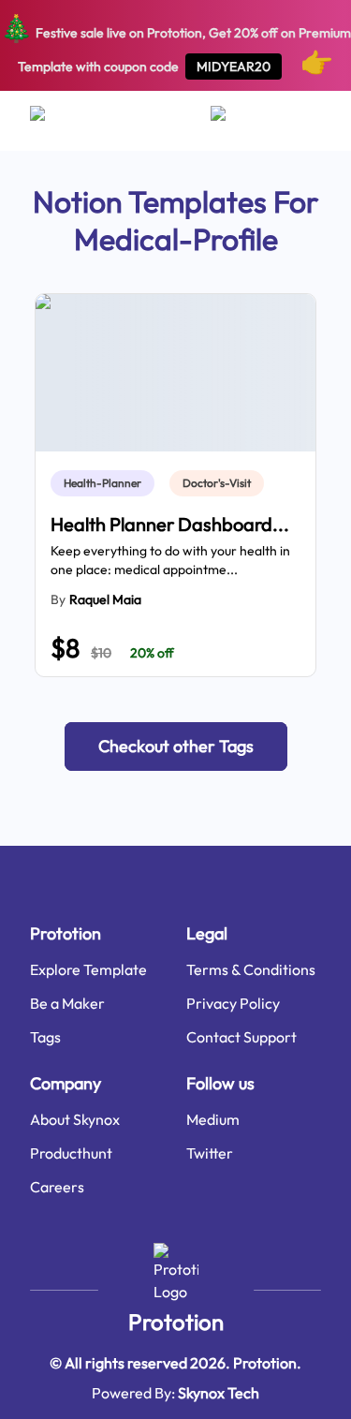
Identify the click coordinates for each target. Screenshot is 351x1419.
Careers (57, 1186)
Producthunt (71, 1153)
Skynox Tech (218, 1392)
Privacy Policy (233, 1003)
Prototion (176, 1322)
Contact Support (241, 1036)
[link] (106, 483)
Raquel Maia (105, 599)
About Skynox (75, 1119)
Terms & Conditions (250, 969)
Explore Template (88, 969)
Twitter (209, 1153)
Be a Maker (67, 1003)
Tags (45, 1036)
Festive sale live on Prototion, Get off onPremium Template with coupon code (175, 44)
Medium (213, 1119)
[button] (176, 746)
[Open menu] (55, 121)
